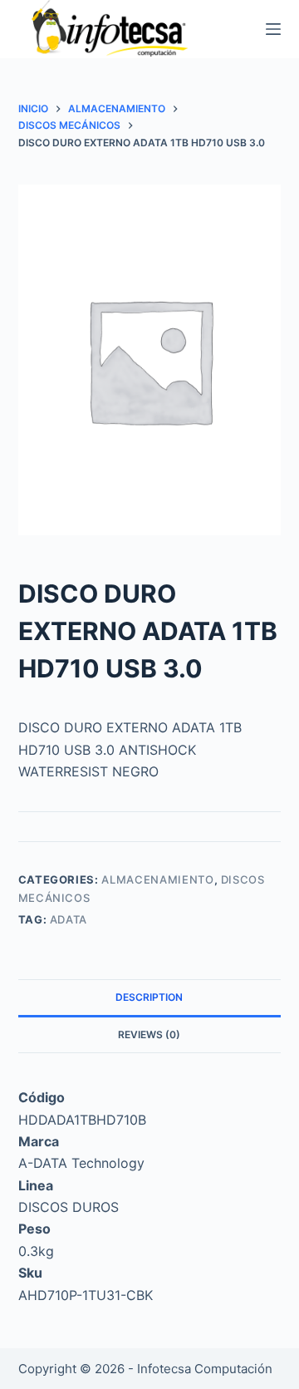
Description (149, 997)
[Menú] (273, 29)
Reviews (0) (149, 1034)
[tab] (150, 997)
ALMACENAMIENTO (157, 879)
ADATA (68, 919)
